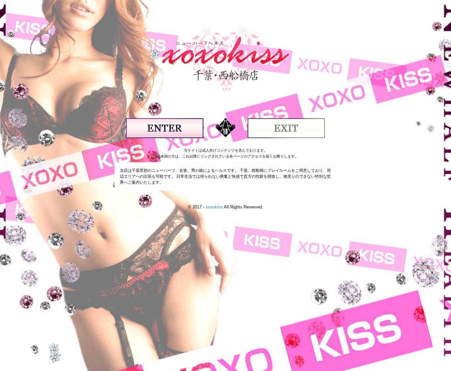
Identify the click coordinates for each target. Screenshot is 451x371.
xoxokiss (214, 206)
